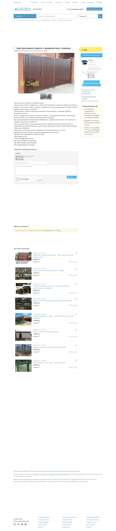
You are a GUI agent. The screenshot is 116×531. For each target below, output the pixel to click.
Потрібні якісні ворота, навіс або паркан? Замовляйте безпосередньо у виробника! (51, 287)
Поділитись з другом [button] (89, 89)
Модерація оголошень (44, 517)
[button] (21, 2)
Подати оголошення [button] (95, 9)
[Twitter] (22, 524)
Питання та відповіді (87, 2)
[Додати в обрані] (14, 48)
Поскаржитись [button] (87, 91)
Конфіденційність (66, 524)
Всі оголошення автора (94, 68)
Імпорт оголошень (46, 2)
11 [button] (16, 263)
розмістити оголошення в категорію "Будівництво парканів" (51, 474)
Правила (75, 2)
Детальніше (88, 134)
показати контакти (92, 72)
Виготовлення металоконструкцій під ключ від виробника (52, 301)
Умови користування (67, 519)
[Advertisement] (58, 34)
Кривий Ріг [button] (83, 16)
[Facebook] (15, 524)
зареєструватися (48, 230)
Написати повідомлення (92, 85)
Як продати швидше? (43, 519)
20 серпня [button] (74, 262)
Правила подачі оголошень (69, 517)
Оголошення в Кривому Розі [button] (25, 20)
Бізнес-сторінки (90, 524)
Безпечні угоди (66, 527)
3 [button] (16, 339)
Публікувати (35, 2)
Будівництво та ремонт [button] (49, 20)
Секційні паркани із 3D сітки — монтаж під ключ (49, 363)
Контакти (88, 527)
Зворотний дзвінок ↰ (92, 82)
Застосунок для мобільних (93, 517)
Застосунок (58, 2)
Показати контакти (29, 156)
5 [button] (16, 324)
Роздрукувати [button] (87, 93)
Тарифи (67, 2)
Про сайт (40, 527)
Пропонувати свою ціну (91, 55)
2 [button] (16, 355)
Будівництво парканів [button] (65, 20)
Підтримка (99, 2)
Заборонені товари (67, 522)
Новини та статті (42, 524)
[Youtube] (25, 524)
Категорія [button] (18, 16)
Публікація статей (91, 522)
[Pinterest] (18, 524)
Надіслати (72, 177)
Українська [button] (17, 2)
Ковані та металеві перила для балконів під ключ (49, 347)
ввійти (59, 230)
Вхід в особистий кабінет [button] (76, 9)
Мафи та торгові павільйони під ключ (45, 332)
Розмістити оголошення (92, 519)
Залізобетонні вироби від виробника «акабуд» (48, 270)
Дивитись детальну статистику (90, 101)
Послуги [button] (38, 20)
